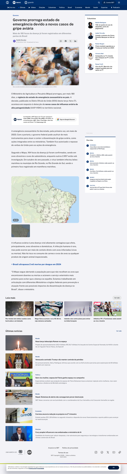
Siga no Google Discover (67, 119)
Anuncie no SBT (53, 448)
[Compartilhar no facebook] (65, 41)
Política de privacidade (70, 448)
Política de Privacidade (36, 468)
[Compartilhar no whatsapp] (61, 41)
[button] (19, 314)
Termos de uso (63, 453)
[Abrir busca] (99, 2)
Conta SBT (110, 2)
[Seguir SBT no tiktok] (119, 452)
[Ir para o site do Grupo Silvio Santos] (15, 452)
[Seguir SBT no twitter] (107, 452)
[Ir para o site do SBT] (29, 452)
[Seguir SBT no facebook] (101, 452)
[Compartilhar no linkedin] (75, 41)
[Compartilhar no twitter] (70, 41)
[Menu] (119, 2)
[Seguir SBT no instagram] (95, 452)
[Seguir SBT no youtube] (113, 452)
